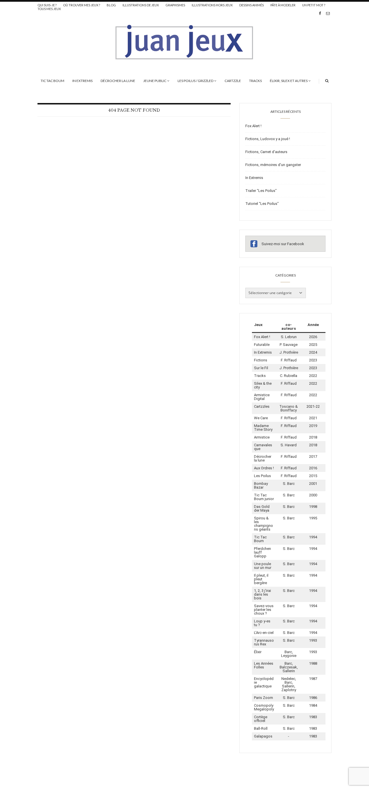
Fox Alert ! (253, 126)
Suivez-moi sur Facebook (282, 244)
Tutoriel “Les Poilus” (262, 203)
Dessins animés (251, 5)
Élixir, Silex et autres (289, 81)
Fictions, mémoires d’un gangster (273, 165)
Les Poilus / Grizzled (195, 81)
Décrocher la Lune (118, 81)
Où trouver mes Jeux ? (81, 5)
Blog (111, 5)
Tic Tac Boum (52, 81)
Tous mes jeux (49, 9)
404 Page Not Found (134, 110)
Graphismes (175, 5)
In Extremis (82, 81)
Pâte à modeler (282, 5)
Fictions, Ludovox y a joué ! (267, 139)
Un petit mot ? (313, 5)
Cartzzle (233, 81)
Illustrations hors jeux (212, 5)
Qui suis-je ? (47, 5)
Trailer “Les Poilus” (261, 190)
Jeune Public (154, 81)
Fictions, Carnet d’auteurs (266, 152)
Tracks (255, 81)
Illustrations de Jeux (141, 5)
